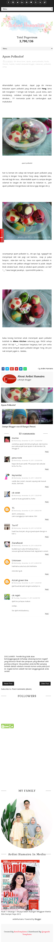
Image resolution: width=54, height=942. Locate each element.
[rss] (40, 2)
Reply (46, 452)
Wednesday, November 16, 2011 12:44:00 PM (27, 441)
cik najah (16, 595)
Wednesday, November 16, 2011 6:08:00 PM (27, 563)
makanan (39, 64)
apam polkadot (37, 61)
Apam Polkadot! (8, 405)
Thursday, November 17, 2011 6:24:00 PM (26, 598)
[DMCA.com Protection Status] (7, 726)
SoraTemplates (20, 932)
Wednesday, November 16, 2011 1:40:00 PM (27, 478)
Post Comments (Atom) (22, 689)
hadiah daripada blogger (25, 64)
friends (5, 64)
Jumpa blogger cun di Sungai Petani (19, 426)
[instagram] (13, 2)
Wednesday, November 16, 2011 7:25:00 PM (27, 583)
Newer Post (8, 684)
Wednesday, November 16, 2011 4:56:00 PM (27, 545)
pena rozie (17, 457)
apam (28, 61)
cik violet (16, 492)
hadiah (12, 64)
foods (46, 61)
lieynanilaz (17, 475)
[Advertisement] (27, 758)
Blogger (38, 919)
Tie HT (15, 525)
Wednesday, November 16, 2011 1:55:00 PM (27, 495)
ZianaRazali (17, 543)
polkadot (47, 64)
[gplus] (22, 2)
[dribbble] (35, 2)
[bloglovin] (31, 2)
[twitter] (17, 2)
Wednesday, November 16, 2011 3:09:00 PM (27, 511)
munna (15, 438)
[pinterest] (26, 2)
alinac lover (21, 61)
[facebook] (8, 2)
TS (13, 508)
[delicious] (44, 2)
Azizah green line (20, 580)
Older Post (45, 684)
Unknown (16, 560)
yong (4, 67)
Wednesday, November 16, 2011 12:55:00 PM (27, 460)
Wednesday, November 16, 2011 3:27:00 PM (27, 528)
